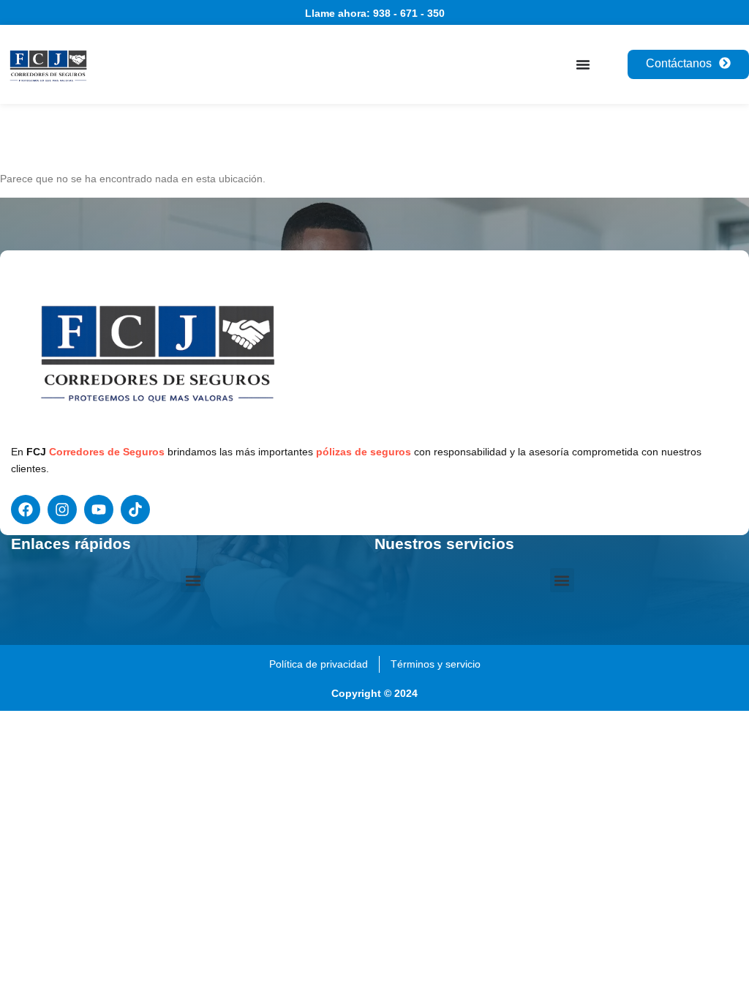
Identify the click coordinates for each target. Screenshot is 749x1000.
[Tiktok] (135, 509)
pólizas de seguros (363, 452)
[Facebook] (25, 509)
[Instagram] (62, 509)
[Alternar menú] (583, 64)
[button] (193, 580)
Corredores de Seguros (107, 452)
